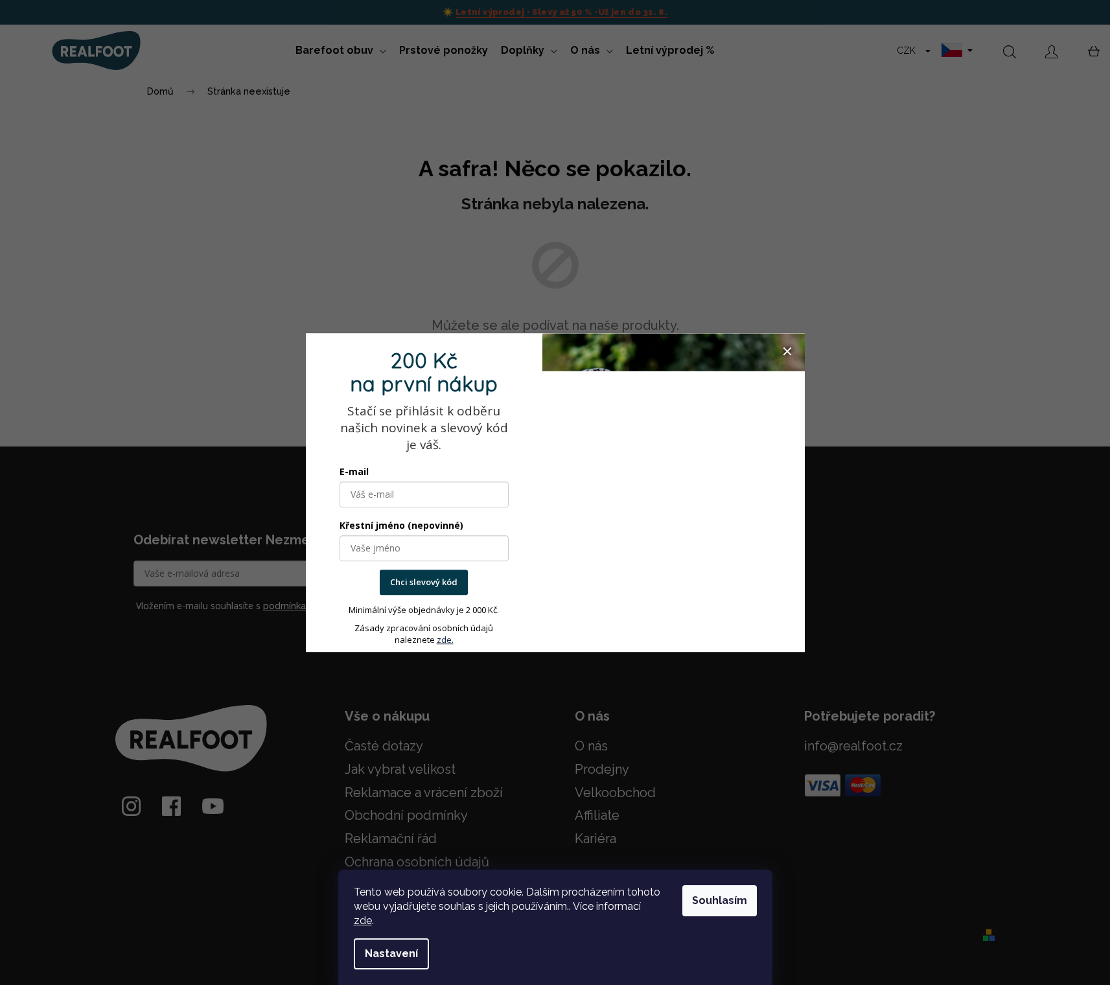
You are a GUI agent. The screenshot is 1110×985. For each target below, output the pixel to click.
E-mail (354, 472)
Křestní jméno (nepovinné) (401, 526)
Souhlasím (719, 900)
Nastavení (391, 953)
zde (363, 920)
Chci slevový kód (423, 582)
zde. (445, 639)
